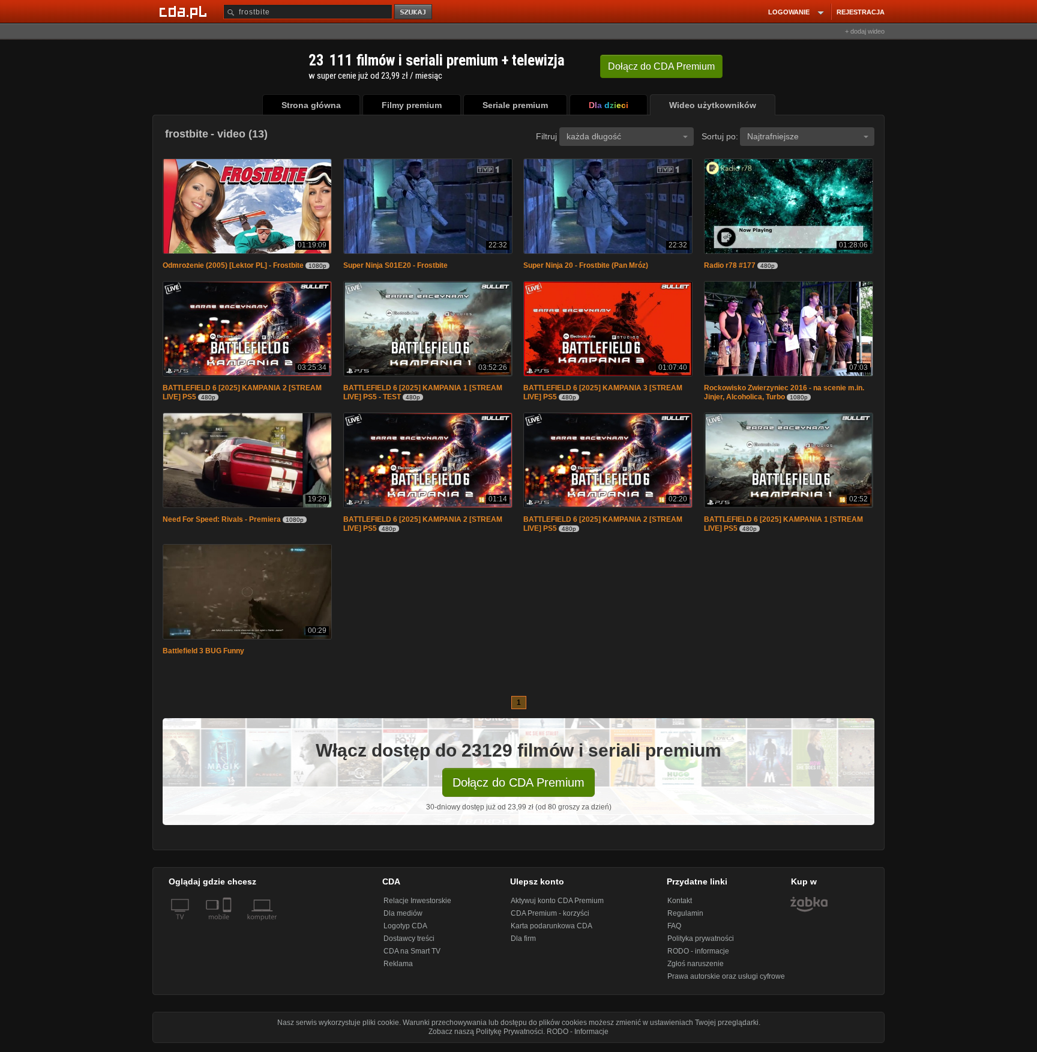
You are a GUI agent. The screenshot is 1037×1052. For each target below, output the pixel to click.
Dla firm (523, 943)
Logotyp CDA (405, 931)
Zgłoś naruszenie (695, 968)
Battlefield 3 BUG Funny (203, 655)
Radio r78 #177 (730, 266)
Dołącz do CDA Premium (518, 787)
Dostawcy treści (408, 943)
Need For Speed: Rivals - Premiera (222, 523)
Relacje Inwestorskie (417, 905)
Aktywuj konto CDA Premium (557, 905)
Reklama (398, 968)
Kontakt (679, 905)
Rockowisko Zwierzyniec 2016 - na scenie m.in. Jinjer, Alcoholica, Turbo (784, 395)
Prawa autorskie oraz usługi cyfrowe (726, 981)
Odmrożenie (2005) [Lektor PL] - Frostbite (233, 266)
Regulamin (685, 918)
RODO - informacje (698, 956)
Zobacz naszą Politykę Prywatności (485, 1036)
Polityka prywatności (700, 943)
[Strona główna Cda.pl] (184, 11)
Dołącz (661, 66)
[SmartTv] (228, 929)
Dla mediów (402, 918)
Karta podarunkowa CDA (551, 931)
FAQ (674, 931)
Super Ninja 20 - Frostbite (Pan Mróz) (585, 266)
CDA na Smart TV (411, 956)
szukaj (414, 12)
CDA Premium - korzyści (550, 918)
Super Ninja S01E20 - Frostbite (395, 266)
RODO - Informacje (578, 1036)
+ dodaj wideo (865, 31)
